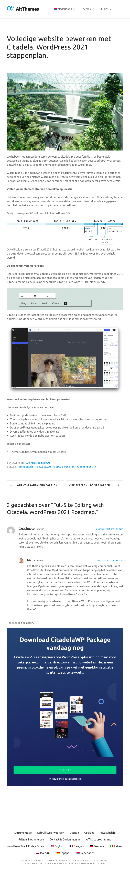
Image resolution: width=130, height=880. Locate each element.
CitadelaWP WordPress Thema (85, 863)
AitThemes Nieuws (38, 463)
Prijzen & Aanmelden (31, 839)
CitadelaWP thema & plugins (55, 467)
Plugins (104, 8)
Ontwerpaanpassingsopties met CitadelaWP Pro (40, 485)
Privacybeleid (108, 832)
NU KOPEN (65, 769)
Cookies (89, 832)
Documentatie (23, 832)
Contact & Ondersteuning (65, 839)
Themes (86, 8)
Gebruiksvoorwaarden (50, 832)
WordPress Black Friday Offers (25, 846)
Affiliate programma (98, 839)
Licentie (74, 832)
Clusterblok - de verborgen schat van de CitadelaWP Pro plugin (96, 485)
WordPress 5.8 (86, 467)
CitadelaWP (26, 467)
